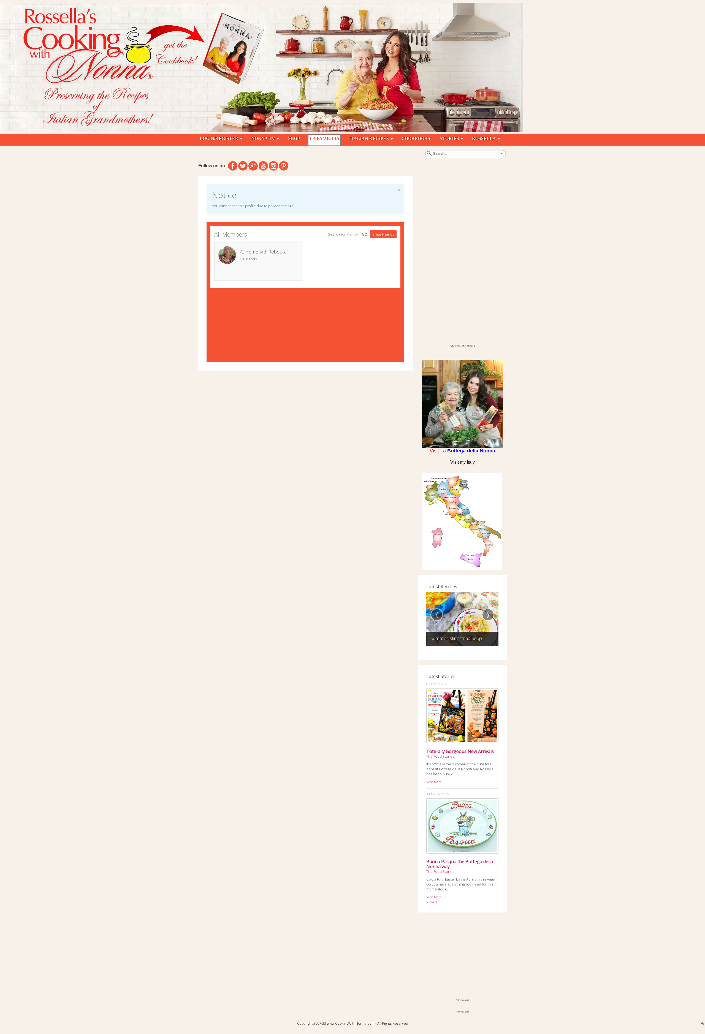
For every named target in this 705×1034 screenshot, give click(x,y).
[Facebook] (232, 166)
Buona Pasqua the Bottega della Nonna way (459, 864)
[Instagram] (273, 166)
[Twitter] (243, 166)
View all (432, 901)
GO (364, 234)
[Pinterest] (283, 166)
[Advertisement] (459, 258)
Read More (433, 781)
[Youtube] (263, 166)
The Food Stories (440, 756)
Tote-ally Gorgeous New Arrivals (460, 751)
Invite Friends (383, 234)
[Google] (253, 166)
